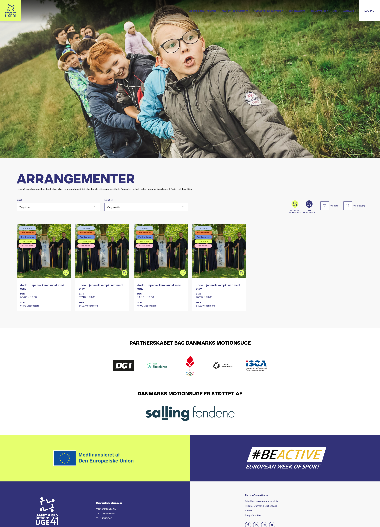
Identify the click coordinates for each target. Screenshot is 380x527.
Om (335, 11)
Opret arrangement (202, 11)
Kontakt (348, 11)
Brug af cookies (253, 515)
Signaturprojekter (235, 11)
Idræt (19, 200)
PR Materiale (319, 11)
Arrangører (296, 11)
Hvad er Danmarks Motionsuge (261, 505)
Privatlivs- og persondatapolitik (261, 501)
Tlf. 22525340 (104, 518)
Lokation (108, 200)
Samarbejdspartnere (268, 11)
